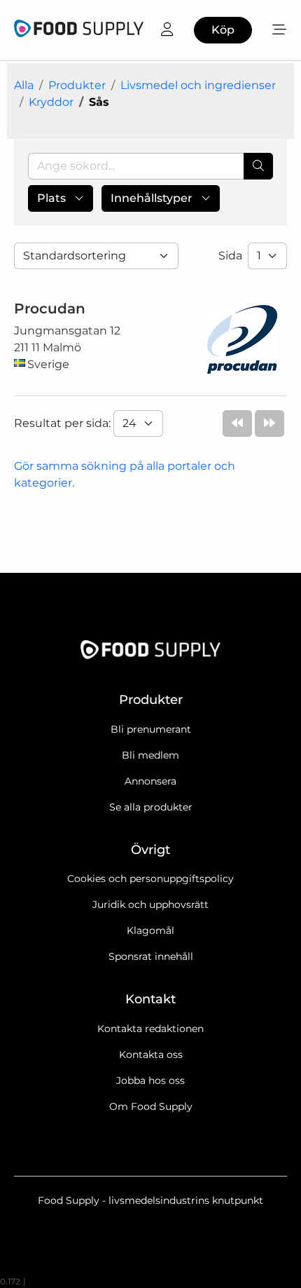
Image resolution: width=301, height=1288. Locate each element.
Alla (24, 85)
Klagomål (150, 930)
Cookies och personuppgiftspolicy (150, 878)
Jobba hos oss (150, 1080)
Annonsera (150, 781)
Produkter (77, 85)
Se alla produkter (150, 807)
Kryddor (51, 102)
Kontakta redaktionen (150, 1028)
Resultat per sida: (63, 423)
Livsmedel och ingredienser (198, 85)
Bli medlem (150, 755)
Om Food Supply (150, 1106)
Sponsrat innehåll (150, 956)
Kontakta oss (151, 1054)
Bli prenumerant (151, 729)
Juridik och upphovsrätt (150, 904)
